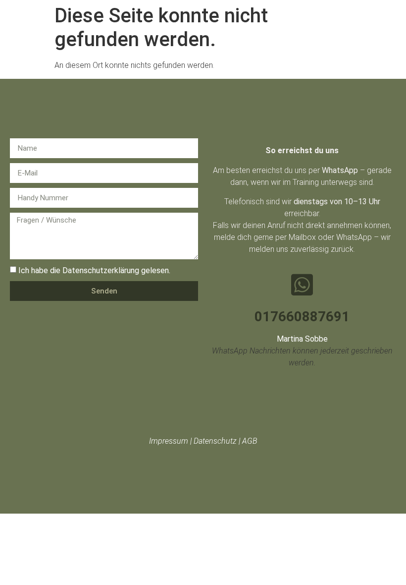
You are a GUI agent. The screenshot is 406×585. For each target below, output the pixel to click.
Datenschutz (215, 441)
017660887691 (302, 316)
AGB (249, 441)
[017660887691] (302, 284)
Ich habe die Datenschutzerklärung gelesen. (94, 270)
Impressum (168, 441)
